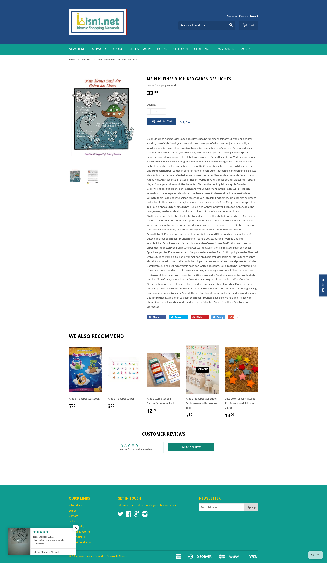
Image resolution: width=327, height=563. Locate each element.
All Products (76, 505)
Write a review (191, 447)
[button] (76, 528)
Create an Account (248, 16)
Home (72, 59)
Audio (117, 49)
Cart (251, 25)
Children (180, 49)
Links (72, 521)
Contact (73, 516)
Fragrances (224, 49)
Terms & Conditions (80, 542)
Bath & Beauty (139, 49)
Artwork (99, 49)
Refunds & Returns (79, 532)
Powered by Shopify (117, 556)
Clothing (201, 49)
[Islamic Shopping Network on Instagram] (145, 515)
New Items (77, 49)
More (244, 49)
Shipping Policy (77, 537)
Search (72, 511)
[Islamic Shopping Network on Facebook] (129, 515)
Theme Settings (167, 505)
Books (162, 49)
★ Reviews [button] (323, 285)
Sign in (230, 16)
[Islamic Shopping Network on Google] (137, 515)
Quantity (151, 105)
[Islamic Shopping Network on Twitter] (120, 515)
